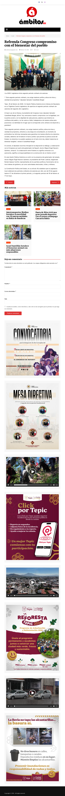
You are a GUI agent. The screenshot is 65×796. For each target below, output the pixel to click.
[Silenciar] (54, 485)
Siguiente (54, 182)
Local (37, 49)
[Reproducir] (8, 485)
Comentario (8, 267)
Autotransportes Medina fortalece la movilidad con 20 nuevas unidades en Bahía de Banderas (17, 215)
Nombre (7, 283)
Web (5, 299)
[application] (32, 472)
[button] (32, 471)
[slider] (31, 595)
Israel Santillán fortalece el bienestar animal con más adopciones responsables (17, 249)
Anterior (10, 182)
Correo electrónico (10, 291)
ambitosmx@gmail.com (12, 49)
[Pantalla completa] (56, 485)
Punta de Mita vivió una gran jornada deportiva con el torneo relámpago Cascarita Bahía (47, 215)
